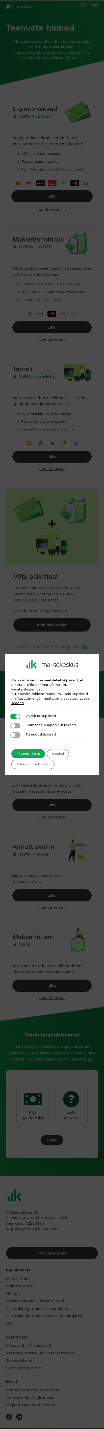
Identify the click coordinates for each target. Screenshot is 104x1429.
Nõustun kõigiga (28, 753)
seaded (17, 703)
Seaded (58, 753)
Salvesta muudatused (32, 764)
